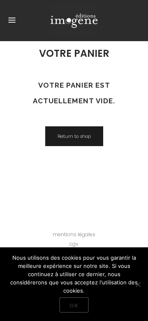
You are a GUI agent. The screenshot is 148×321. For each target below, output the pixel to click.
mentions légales (74, 234)
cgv (74, 243)
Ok (74, 305)
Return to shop (74, 136)
